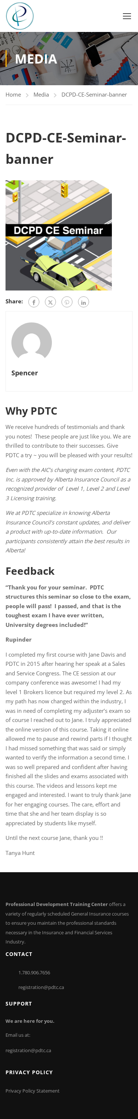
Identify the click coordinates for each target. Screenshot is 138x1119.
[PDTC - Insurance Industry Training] (20, 16)
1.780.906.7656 (34, 972)
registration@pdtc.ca (41, 987)
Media (41, 94)
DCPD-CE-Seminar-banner (94, 94)
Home (13, 94)
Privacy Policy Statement (33, 1090)
